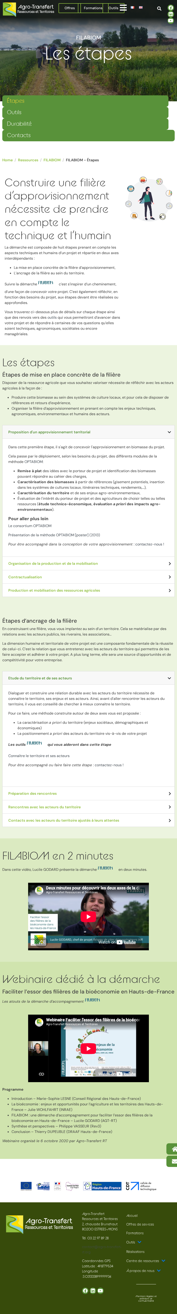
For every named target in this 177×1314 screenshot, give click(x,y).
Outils (14, 112)
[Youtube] (171, 20)
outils (52, 317)
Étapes (15, 101)
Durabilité (19, 124)
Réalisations (135, 1252)
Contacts (19, 135)
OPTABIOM (33, 461)
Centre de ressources (142, 1261)
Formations (135, 1233)
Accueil (132, 1216)
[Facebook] (171, 8)
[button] (123, 7)
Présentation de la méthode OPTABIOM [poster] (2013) (54, 535)
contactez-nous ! (149, 544)
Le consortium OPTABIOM (29, 525)
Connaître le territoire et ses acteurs (39, 755)
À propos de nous (140, 1271)
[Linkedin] (171, 14)
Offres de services (140, 1224)
